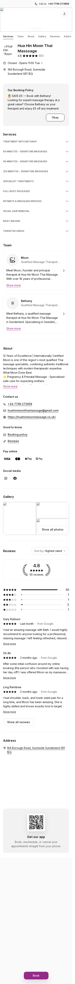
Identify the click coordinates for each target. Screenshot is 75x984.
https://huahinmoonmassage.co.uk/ (32, 417)
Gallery (42, 36)
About (31, 36)
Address (69, 36)
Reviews (55, 36)
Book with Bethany (36, 314)
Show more (9, 643)
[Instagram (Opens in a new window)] (6, 478)
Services (8, 36)
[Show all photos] (36, 20)
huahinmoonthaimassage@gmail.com (33, 410)
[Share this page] (64, 14)
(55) (41, 55)
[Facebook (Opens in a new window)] (15, 478)
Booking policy (18, 434)
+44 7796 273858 (58, 3)
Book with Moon (36, 270)
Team (20, 36)
